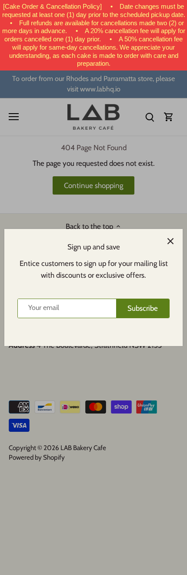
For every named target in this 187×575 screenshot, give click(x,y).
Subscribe (142, 308)
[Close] (170, 241)
